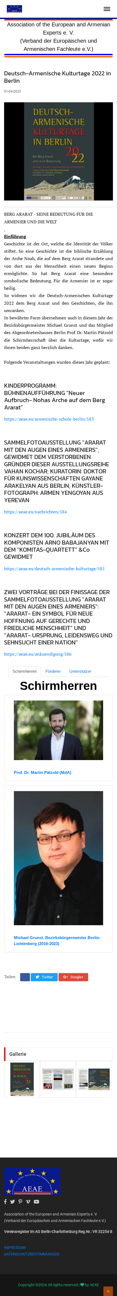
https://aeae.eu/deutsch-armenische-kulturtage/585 (54, 569)
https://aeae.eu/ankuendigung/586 (38, 654)
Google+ (76, 977)
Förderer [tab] (53, 671)
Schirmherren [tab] (25, 671)
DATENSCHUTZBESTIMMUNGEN (31, 1254)
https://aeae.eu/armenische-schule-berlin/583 (49, 419)
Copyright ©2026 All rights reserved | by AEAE (58, 1285)
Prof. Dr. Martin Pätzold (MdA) (42, 772)
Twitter (47, 977)
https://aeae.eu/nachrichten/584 (35, 512)
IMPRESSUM (15, 1247)
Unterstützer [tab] (80, 671)
